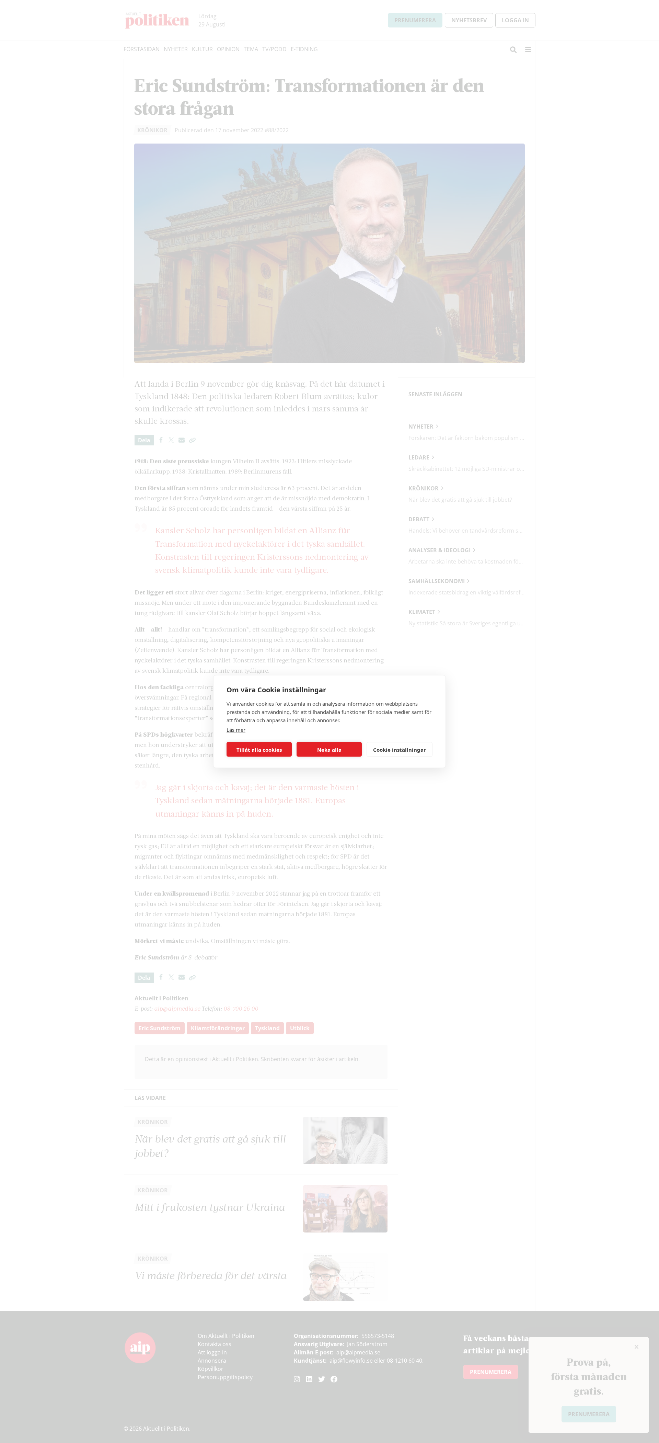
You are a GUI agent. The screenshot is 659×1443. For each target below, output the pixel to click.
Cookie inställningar (399, 749)
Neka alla (329, 749)
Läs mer (236, 729)
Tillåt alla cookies (259, 749)
